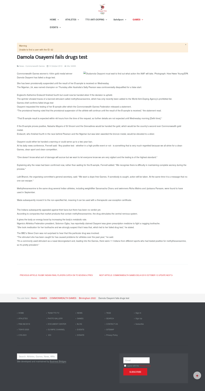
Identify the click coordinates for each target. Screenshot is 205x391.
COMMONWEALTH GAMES (63, 298)
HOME (53, 19)
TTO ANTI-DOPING (95, 19)
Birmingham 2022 (87, 298)
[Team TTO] (102, 8)
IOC (49, 335)
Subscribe (140, 324)
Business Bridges (58, 361)
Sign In (138, 313)
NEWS (79, 313)
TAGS (108, 313)
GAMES (137, 19)
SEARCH (110, 318)
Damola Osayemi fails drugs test (52, 57)
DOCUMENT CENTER (57, 324)
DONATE (80, 335)
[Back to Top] (197, 375)
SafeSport (118, 19)
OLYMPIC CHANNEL (56, 329)
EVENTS (54, 27)
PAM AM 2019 (24, 324)
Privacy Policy (112, 335)
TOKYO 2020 (23, 329)
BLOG (79, 324)
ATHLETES (71, 19)
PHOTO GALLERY (55, 318)
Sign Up (139, 318)
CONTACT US (112, 324)
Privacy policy (145, 365)
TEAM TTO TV (53, 313)
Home (34, 298)
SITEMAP (110, 329)
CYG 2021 (22, 335)
